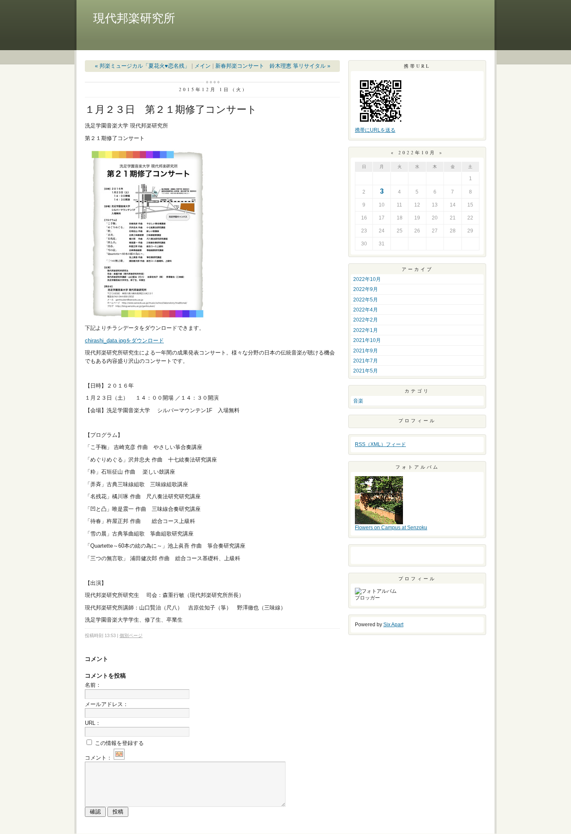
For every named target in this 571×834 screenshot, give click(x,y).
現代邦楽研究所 (134, 18)
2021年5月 (365, 371)
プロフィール (417, 420)
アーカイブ (417, 269)
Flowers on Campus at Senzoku (391, 527)
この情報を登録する (118, 743)
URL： (93, 723)
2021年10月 (367, 340)
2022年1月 (365, 330)
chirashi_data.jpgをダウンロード (124, 340)
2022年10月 (367, 279)
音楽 (358, 401)
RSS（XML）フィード (380, 444)
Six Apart (393, 624)
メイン (202, 66)
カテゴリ (417, 391)
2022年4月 (365, 310)
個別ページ (131, 635)
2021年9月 (365, 351)
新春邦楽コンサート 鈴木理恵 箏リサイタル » (272, 66)
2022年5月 (365, 300)
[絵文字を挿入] (119, 758)
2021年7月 (365, 361)
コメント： (98, 758)
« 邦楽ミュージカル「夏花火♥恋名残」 (142, 66)
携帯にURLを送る (375, 130)
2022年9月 (365, 289)
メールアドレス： (106, 704)
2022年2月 (365, 320)
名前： (93, 685)
